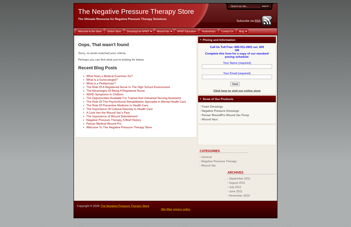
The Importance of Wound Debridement (112, 116)
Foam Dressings (212, 106)
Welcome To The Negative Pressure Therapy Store (119, 127)
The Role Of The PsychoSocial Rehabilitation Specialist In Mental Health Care (136, 101)
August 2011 (237, 182)
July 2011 (235, 187)
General (206, 157)
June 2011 (236, 191)
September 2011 (239, 178)
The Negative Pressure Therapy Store (136, 11)
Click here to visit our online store (237, 90)
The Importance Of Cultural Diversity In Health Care (119, 109)
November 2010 (239, 195)
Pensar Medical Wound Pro (103, 123)
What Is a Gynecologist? (102, 79)
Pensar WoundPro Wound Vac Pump (225, 115)
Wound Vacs (210, 119)
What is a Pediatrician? (101, 83)
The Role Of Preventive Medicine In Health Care (117, 105)
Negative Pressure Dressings (220, 110)
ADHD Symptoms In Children (105, 94)
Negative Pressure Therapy (219, 161)
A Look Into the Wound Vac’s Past (108, 112)
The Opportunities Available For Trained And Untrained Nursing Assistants (133, 98)
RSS (257, 20)
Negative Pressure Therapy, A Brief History (113, 120)
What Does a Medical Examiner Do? (109, 76)
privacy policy (181, 209)
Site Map (166, 209)
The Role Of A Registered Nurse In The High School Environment (128, 87)
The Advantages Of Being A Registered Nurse (115, 90)
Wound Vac (208, 165)
